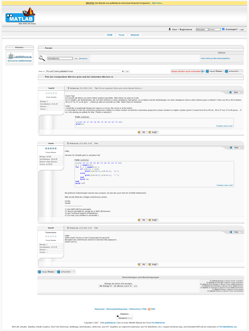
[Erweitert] (83, 58)
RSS (153, 309)
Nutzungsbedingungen (117, 309)
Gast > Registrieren (182, 29)
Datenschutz (135, 309)
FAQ (144, 309)
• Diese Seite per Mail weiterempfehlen (215, 58)
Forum (121, 35)
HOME (109, 35)
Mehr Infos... (157, 3)
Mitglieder (135, 35)
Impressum (100, 309)
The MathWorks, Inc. (228, 327)
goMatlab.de (110, 323)
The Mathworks (158, 323)
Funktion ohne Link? (224, 126)
